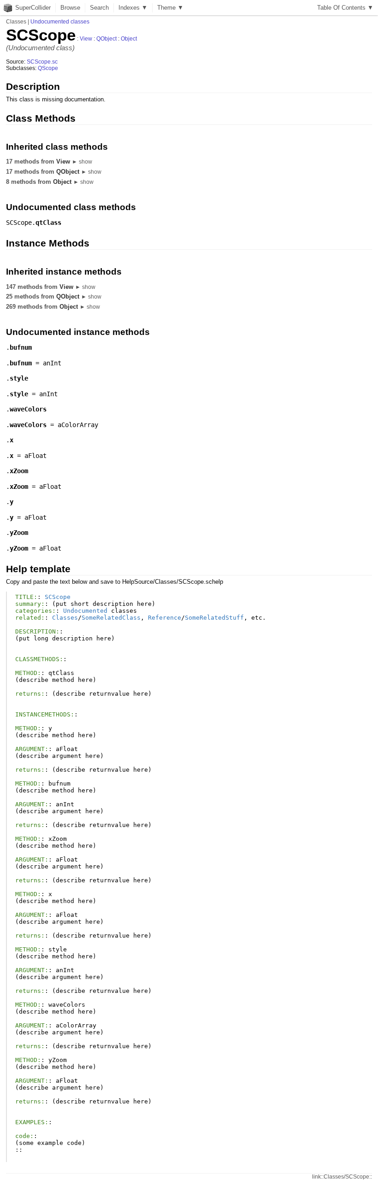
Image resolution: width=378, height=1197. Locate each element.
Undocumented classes (59, 21)
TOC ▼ (345, 7)
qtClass (48, 222)
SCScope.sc (42, 62)
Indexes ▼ (133, 7)
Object (129, 38)
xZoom (19, 471)
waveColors (28, 409)
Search (99, 7)
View (86, 38)
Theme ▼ (170, 7)
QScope (48, 68)
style (19, 378)
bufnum (21, 347)
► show (82, 161)
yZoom (19, 532)
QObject (106, 38)
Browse (70, 7)
